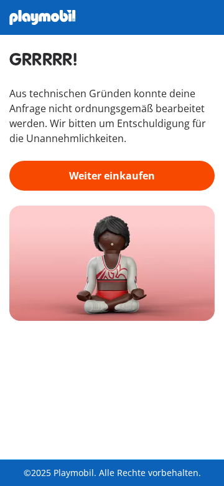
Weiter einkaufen (112, 176)
